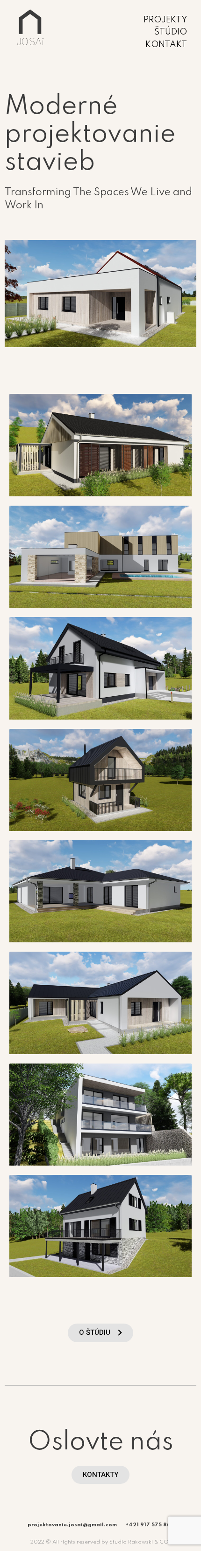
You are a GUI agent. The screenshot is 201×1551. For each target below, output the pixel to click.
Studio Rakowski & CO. (140, 1542)
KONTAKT (166, 45)
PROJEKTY (165, 20)
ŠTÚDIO (170, 32)
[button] (100, 1333)
